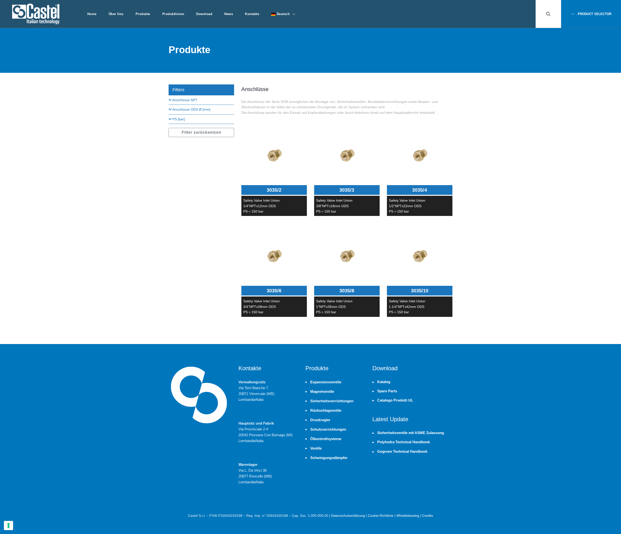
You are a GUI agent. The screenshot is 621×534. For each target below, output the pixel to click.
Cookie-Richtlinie (380, 516)
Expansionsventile (325, 382)
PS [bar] (178, 119)
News (228, 14)
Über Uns (116, 14)
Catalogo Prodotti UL (395, 400)
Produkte (143, 14)
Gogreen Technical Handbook (402, 451)
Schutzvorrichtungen (328, 429)
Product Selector (594, 14)
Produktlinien (173, 14)
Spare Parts (387, 391)
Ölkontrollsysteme (325, 439)
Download (204, 14)
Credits (427, 516)
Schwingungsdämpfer (329, 458)
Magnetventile (322, 391)
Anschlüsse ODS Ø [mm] (191, 109)
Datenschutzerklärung (348, 516)
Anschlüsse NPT (184, 100)
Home (92, 14)
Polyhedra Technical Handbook (403, 442)
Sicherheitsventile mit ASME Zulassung (410, 433)
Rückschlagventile (325, 410)
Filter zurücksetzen (201, 132)
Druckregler (320, 420)
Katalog (383, 382)
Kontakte (252, 14)
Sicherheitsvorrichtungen (331, 401)
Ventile (316, 448)
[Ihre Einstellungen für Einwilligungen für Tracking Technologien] (8, 525)
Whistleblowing (407, 516)
